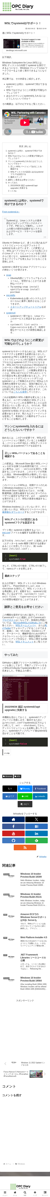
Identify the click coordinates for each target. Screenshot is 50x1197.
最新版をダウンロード (13, 512)
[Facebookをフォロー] (13, 826)
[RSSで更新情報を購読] (25, 847)
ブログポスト (9, 620)
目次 (21, 146)
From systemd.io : (11, 212)
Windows (8, 776)
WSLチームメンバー (26, 625)
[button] (25, 804)
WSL (18, 776)
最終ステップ (16, 177)
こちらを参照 (20, 392)
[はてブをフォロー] (36, 826)
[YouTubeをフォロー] (13, 833)
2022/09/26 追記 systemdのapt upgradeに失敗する (24, 186)
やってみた (13, 183)
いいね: (13, 191)
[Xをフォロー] (36, 819)
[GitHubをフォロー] (13, 840)
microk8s (10, 295)
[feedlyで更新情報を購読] (36, 840)
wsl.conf (6, 532)
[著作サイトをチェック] (13, 819)
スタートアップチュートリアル (25, 307)
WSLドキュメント (25, 642)
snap (8, 275)
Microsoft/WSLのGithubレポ (27, 623)
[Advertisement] (25, 1028)
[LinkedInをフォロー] (36, 833)
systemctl (10, 313)
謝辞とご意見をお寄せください (21, 180)
